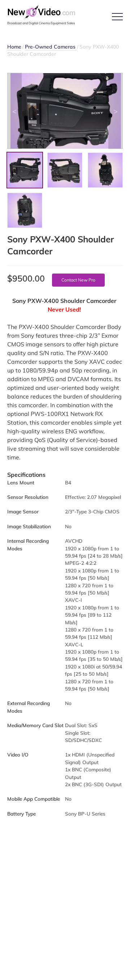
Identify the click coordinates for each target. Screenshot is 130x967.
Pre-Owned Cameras (51, 46)
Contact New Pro (78, 280)
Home (14, 46)
